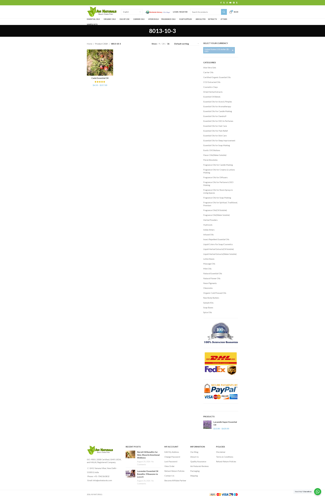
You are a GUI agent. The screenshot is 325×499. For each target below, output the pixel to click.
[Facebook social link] (221, 2)
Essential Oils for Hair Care (215, 126)
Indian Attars (209, 229)
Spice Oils (207, 312)
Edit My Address (171, 452)
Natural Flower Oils (211, 278)
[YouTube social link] (230, 2)
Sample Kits (208, 302)
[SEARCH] (224, 12)
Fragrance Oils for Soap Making (217, 197)
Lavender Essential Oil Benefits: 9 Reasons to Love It (147, 474)
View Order (169, 466)
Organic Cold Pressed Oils (214, 293)
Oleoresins (208, 288)
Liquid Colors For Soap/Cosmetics (218, 244)
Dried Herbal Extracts (213, 92)
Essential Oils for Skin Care (215, 135)
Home (89, 43)
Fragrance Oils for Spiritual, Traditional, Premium (220, 203)
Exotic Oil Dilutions (211, 150)
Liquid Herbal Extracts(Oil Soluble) (218, 249)
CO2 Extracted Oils (211, 82)
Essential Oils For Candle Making (217, 111)
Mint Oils (207, 268)
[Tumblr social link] (236, 2)
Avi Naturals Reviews (199, 466)
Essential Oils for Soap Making (216, 145)
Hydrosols (207, 225)
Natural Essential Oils (212, 273)
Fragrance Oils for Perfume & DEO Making (218, 183)
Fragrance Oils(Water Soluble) (216, 215)
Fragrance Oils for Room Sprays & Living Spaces (218, 191)
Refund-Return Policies (174, 471)
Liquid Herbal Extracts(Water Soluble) (220, 254)
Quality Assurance (198, 461)
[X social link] (224, 2)
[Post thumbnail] (130, 458)
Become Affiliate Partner (175, 480)
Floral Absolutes (210, 160)
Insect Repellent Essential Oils (216, 239)
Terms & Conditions (224, 457)
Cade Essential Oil (99, 78)
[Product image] (100, 62)
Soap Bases (208, 307)
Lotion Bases (208, 259)
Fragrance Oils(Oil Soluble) (215, 210)
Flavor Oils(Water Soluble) (214, 155)
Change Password (172, 457)
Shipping (194, 475)
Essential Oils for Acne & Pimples (217, 101)
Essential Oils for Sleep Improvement (219, 140)
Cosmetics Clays (210, 87)
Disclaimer (220, 452)
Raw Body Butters (211, 298)
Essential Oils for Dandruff (214, 116)
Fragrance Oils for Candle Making (218, 165)
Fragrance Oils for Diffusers (215, 177)
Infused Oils (208, 234)
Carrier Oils (208, 72)
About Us (194, 457)
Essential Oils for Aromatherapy (217, 106)
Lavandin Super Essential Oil (225, 423)
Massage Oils (209, 263)
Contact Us (169, 475)
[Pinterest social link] (233, 2)
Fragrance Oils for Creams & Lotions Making (219, 171)
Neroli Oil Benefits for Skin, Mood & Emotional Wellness (148, 455)
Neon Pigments (210, 283)
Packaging (195, 471)
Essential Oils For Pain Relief (215, 131)
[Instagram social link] (227, 2)
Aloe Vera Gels (209, 67)
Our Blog (194, 452)
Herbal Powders (210, 220)
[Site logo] (103, 11)
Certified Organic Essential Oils (217, 77)
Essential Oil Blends (211, 96)
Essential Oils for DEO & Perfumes (218, 121)
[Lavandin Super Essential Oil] (207, 425)
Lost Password (170, 461)
